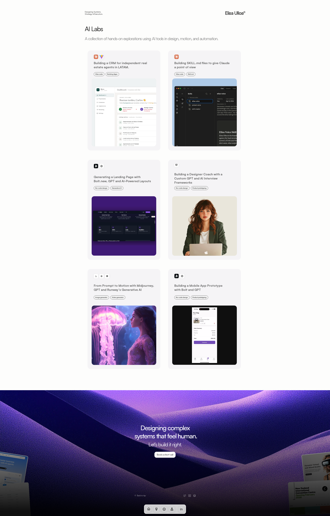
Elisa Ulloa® (235, 13)
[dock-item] (149, 509)
